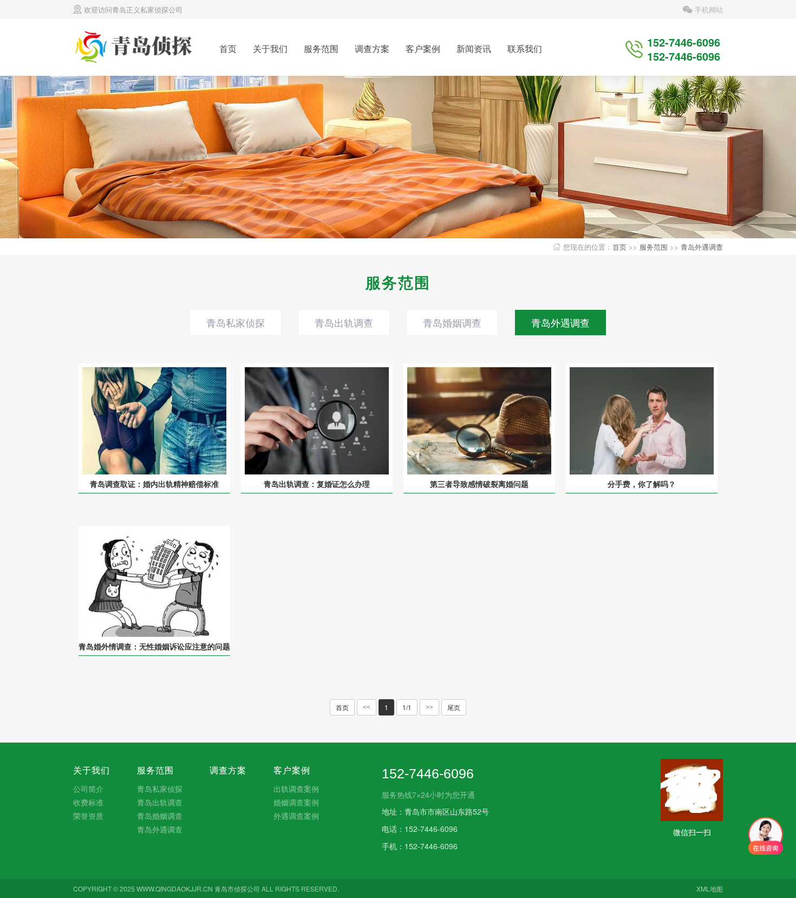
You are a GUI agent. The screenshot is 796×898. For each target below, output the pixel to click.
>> (429, 707)
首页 (228, 48)
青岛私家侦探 (235, 322)
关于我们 (270, 48)
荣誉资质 (88, 815)
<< (366, 707)
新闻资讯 (473, 48)
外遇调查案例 (296, 815)
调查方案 (372, 48)
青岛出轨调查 (344, 322)
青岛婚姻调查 (452, 322)
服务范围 (321, 48)
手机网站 (708, 9)
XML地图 (709, 888)
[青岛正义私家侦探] (135, 46)
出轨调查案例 (296, 788)
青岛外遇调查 (702, 247)
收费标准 (88, 802)
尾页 (453, 707)
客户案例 (423, 48)
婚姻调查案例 (296, 802)
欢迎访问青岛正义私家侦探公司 (132, 9)
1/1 (407, 707)
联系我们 (524, 48)
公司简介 (88, 788)
